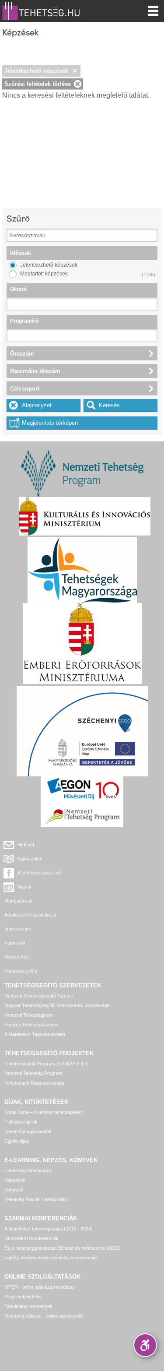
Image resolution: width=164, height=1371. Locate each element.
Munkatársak (18, 900)
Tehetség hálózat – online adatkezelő (43, 1315)
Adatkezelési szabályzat (30, 914)
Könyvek (13, 1189)
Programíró (24, 321)
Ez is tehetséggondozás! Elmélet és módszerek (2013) (62, 1248)
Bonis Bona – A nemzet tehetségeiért (43, 1112)
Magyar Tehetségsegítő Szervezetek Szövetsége (57, 1005)
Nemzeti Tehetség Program (33, 1073)
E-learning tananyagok (28, 1170)
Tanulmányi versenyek (28, 1306)
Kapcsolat (14, 942)
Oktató (18, 289)
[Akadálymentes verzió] (145, 1345)
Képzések (15, 1180)
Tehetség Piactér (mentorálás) (36, 1199)
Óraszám (22, 353)
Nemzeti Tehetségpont (28, 1015)
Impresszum (17, 928)
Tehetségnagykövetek (28, 1131)
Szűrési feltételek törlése (37, 84)
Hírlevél (25, 844)
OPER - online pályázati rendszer (39, 1287)
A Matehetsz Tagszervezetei (34, 1034)
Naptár (24, 886)
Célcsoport (24, 388)
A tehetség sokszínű (39, 872)
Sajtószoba (29, 858)
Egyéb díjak (16, 1141)
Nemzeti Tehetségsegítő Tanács (38, 995)
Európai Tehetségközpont (31, 1024)
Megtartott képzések (44, 273)
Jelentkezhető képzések (36, 70)
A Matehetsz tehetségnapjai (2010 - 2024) (48, 1228)
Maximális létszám (35, 371)
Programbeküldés (23, 1296)
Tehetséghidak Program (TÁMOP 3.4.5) (46, 1063)
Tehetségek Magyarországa (34, 1083)
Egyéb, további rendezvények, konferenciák (51, 1257)
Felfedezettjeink (21, 1121)
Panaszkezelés (20, 970)
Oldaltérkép (16, 956)
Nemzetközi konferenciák (31, 1238)
